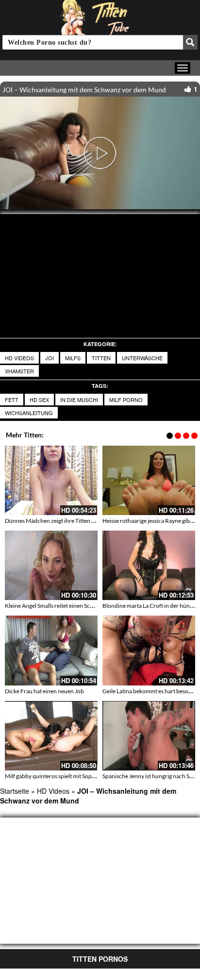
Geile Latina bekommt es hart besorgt (149, 691)
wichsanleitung (29, 413)
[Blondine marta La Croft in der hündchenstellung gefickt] (148, 565)
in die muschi (79, 399)
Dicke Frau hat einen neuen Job (44, 691)
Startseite (14, 791)
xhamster (19, 371)
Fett (11, 399)
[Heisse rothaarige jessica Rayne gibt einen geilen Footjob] (148, 480)
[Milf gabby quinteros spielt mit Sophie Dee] (51, 735)
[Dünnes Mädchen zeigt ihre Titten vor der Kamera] (51, 480)
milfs (73, 358)
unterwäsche (142, 358)
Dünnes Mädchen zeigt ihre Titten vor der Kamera (68, 520)
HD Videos (19, 358)
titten (101, 358)
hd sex (39, 399)
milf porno (126, 399)
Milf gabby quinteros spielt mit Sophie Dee (58, 776)
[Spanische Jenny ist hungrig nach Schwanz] (148, 735)
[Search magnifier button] (190, 42)
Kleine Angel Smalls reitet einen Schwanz (56, 605)
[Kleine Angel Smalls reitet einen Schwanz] (51, 565)
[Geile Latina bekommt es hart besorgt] (148, 650)
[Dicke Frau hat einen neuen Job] (51, 650)
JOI (49, 358)
